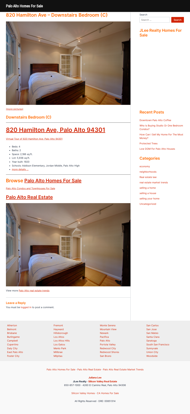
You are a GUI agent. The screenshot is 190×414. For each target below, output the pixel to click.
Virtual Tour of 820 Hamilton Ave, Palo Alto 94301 (34, 138)
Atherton (12, 325)
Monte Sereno (108, 325)
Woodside (151, 355)
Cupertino (12, 344)
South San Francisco (157, 344)
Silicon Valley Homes (83, 393)
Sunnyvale (152, 348)
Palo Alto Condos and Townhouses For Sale (30, 188)
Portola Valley (108, 344)
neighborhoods (148, 171)
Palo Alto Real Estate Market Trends (123, 369)
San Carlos (152, 325)
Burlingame (13, 336)
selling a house (148, 193)
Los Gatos (59, 344)
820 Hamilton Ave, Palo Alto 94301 (55, 129)
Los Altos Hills (62, 340)
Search (143, 14)
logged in (26, 307)
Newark (104, 332)
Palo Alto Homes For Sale (24, 5)
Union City (152, 352)
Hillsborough (61, 332)
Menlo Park (60, 348)
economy (145, 166)
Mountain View (108, 329)
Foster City (13, 355)
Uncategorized (148, 203)
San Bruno (105, 355)
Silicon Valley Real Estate (102, 381)
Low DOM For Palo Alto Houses (157, 148)
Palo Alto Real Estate (29, 197)
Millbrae (58, 352)
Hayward (59, 329)
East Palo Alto (15, 352)
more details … (20, 169)
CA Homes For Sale (108, 393)
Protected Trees (148, 143)
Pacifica (104, 336)
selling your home (149, 198)
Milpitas (58, 355)
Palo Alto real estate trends (34, 290)
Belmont (11, 329)
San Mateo (152, 332)
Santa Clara (152, 336)
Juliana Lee (95, 377)
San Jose (151, 329)
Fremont (58, 325)
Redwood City (108, 348)
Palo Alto (105, 340)
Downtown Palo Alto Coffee (155, 120)
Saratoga (151, 340)
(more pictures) (14, 109)
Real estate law (148, 177)
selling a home (148, 187)
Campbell (12, 340)
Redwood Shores (109, 352)
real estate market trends (154, 182)
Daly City (12, 348)
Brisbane (12, 332)
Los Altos (59, 336)
